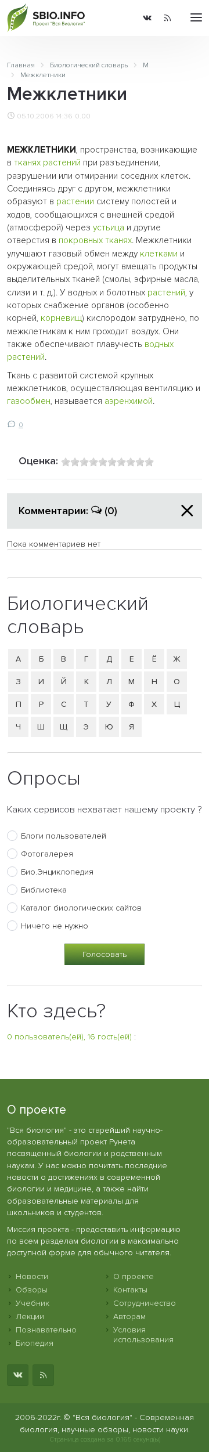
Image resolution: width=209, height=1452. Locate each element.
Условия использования (143, 1335)
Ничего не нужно (54, 926)
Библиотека (44, 890)
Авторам (129, 1316)
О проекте (133, 1276)
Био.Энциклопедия (57, 872)
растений (166, 292)
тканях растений (47, 162)
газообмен (29, 401)
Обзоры (32, 1290)
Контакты (130, 1290)
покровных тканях (95, 240)
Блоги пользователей (63, 836)
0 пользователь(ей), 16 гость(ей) (69, 1037)
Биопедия (34, 1343)
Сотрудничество (144, 1303)
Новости (32, 1276)
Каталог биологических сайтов (81, 908)
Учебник (32, 1303)
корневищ (61, 318)
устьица (108, 227)
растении (75, 201)
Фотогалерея (47, 854)
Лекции (30, 1316)
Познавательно (46, 1330)
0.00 (83, 116)
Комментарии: (68, 510)
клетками (159, 253)
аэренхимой (129, 401)
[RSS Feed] (167, 18)
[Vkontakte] (147, 18)
